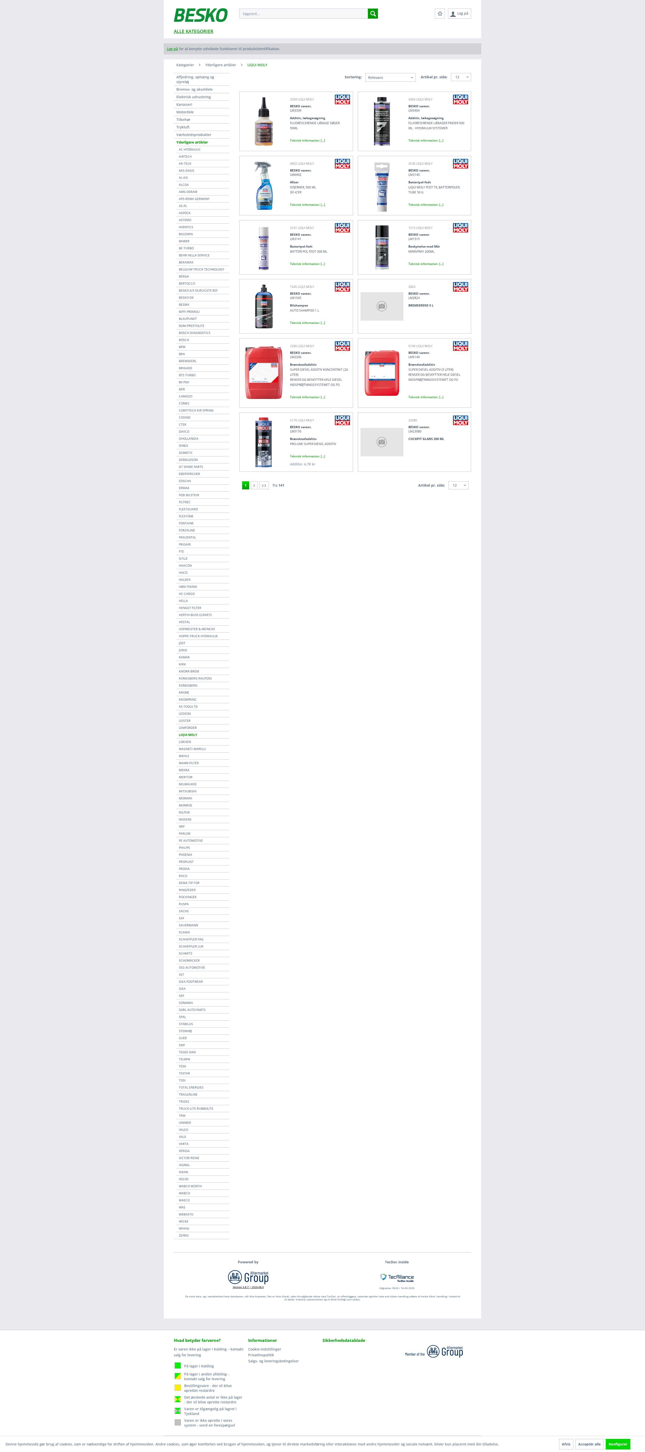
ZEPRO (183, 1235)
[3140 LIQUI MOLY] (382, 186)
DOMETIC (186, 453)
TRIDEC (184, 1101)
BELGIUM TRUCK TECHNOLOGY (201, 269)
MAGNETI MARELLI (192, 749)
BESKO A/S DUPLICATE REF (198, 290)
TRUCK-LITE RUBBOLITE (196, 1108)
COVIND (184, 417)
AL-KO (183, 178)
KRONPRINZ (187, 699)
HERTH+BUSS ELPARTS (195, 615)
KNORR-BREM (189, 671)
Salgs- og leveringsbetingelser (273, 1361)
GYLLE (183, 558)
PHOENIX (185, 855)
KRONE (184, 692)
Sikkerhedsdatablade (343, 1340)
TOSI (182, 1080)
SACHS (184, 911)
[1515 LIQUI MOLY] (382, 247)
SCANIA (184, 932)
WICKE (183, 1221)
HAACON (185, 565)
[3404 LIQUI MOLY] (382, 121)
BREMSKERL (188, 361)
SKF (181, 996)
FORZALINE (187, 530)
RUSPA (184, 904)
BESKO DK (186, 297)
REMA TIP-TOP (189, 883)
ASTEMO (185, 220)
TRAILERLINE (188, 1094)
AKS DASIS (186, 170)
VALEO (183, 1130)
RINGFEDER (187, 890)
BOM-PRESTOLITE (191, 326)
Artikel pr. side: (434, 77)
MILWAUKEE (188, 784)
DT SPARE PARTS (191, 467)
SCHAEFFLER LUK (191, 946)
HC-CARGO (187, 594)
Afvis (566, 1444)
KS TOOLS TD (188, 706)
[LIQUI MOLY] (342, 99)
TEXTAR (184, 1073)
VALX (182, 1137)
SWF (182, 1045)
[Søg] (373, 14)
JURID (183, 650)
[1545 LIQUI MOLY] (263, 306)
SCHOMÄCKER (189, 960)
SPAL (182, 1017)
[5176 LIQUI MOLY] (263, 442)
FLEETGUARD (188, 509)
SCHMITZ (185, 953)
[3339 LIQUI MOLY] (263, 121)
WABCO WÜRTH (190, 1186)
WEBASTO (186, 1214)
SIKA (182, 989)
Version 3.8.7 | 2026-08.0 (248, 1287)
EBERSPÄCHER (189, 474)
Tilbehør (183, 119)
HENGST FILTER (190, 608)
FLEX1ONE (186, 516)
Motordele (185, 112)
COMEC (184, 403)
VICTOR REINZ (189, 1158)
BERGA (184, 276)
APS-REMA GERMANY (194, 199)
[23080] (382, 442)
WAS (182, 1207)
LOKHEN (185, 742)
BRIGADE (185, 368)
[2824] (382, 306)
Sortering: (353, 77)
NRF (182, 826)
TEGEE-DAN (187, 1052)
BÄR (182, 389)
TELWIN (184, 1059)
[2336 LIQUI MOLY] (263, 373)
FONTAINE (186, 523)
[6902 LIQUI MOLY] (263, 186)
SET (181, 974)
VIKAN (183, 1172)
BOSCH (184, 340)
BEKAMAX (186, 262)
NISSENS (185, 819)
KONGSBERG (188, 685)
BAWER (184, 241)
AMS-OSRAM (188, 192)
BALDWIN (186, 234)
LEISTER (184, 721)
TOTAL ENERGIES (191, 1087)
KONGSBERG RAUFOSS (195, 678)
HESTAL (184, 622)
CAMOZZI (185, 396)
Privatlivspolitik (261, 1355)
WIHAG (184, 1228)
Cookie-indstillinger (264, 1349)
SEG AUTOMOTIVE (192, 967)
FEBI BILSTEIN (189, 495)
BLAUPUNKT (188, 319)
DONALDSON (188, 460)
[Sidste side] (264, 485)
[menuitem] (308, 14)
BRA (182, 354)
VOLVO (183, 1179)
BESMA (184, 304)
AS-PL (183, 206)
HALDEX (184, 580)
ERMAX (184, 488)
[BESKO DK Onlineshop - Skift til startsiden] (201, 18)
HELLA (183, 601)
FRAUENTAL (187, 537)
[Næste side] (254, 485)
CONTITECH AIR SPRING (196, 410)
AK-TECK (185, 163)
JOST (182, 643)
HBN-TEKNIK (188, 587)
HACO (183, 572)
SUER (183, 1038)
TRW (182, 1115)
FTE (181, 551)
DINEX (183, 446)
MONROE (185, 805)
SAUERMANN (188, 925)
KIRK (182, 664)
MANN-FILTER (189, 763)
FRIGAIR (185, 544)
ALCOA (184, 185)
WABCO (184, 1193)
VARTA (183, 1144)
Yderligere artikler (192, 142)
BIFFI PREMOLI (189, 312)
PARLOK (184, 833)
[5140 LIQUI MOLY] (382, 373)
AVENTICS (186, 227)
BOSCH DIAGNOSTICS (194, 333)
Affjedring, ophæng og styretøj (195, 79)
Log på (172, 48)
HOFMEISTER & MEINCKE (197, 629)
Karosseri (184, 104)
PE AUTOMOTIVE (191, 840)
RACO (183, 876)
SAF (181, 918)
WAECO (184, 1200)
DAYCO (184, 431)
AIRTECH (185, 156)
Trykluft (182, 127)
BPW (182, 347)
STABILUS (186, 1024)
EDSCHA (185, 481)
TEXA (182, 1066)
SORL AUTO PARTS (192, 1010)
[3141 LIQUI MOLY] (263, 247)
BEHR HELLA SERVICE (194, 255)
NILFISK (184, 812)
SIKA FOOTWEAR (191, 982)
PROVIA (184, 869)
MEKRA (184, 770)
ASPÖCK (185, 213)
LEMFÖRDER (188, 728)
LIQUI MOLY (188, 735)
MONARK (185, 798)
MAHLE (184, 756)
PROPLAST (186, 862)
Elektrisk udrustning (193, 96)
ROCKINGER (188, 897)
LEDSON (185, 714)
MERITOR (185, 777)
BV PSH (184, 382)
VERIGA (184, 1151)
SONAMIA (186, 1003)
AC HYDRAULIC (190, 149)
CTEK (182, 424)
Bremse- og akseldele (194, 89)
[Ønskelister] (440, 14)
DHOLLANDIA (188, 438)
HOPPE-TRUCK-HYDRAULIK (198, 636)
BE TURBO (186, 248)
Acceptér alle (589, 1444)
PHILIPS (184, 848)
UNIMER (185, 1123)
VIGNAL (184, 1165)
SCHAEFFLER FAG (191, 939)
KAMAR (184, 657)
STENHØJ (185, 1031)
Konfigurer (618, 1444)
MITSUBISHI (188, 791)
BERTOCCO (187, 283)
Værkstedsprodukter (193, 134)
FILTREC (184, 502)
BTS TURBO (187, 375)
